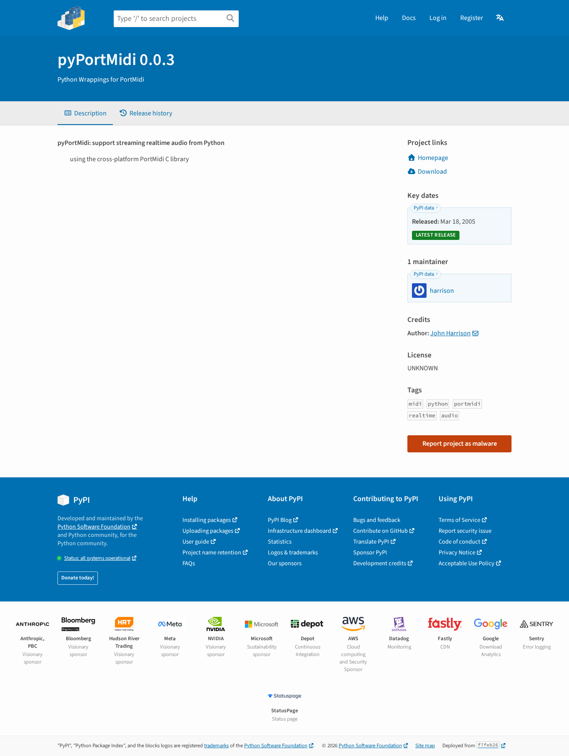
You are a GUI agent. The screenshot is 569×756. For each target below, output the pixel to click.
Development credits (379, 563)
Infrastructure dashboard (299, 530)
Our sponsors (285, 563)
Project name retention (211, 552)
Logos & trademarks (293, 552)
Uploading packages (207, 530)
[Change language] (500, 18)
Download (432, 171)
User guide (195, 541)
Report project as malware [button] (459, 443)
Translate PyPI (371, 541)
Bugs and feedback (376, 520)
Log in (438, 17)
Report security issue (465, 530)
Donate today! (77, 577)
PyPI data (424, 208)
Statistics (280, 541)
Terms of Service (459, 520)
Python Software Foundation (93, 526)
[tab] (85, 113)
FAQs (188, 563)
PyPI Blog (280, 520)
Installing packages (206, 520)
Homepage (433, 157)
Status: (97, 558)
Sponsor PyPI (370, 552)
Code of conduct (459, 541)
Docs (409, 17)
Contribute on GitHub (380, 530)
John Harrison (450, 333)
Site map (425, 745)
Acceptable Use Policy (466, 563)
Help (381, 17)
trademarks (216, 745)
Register (471, 17)
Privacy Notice (457, 552)
